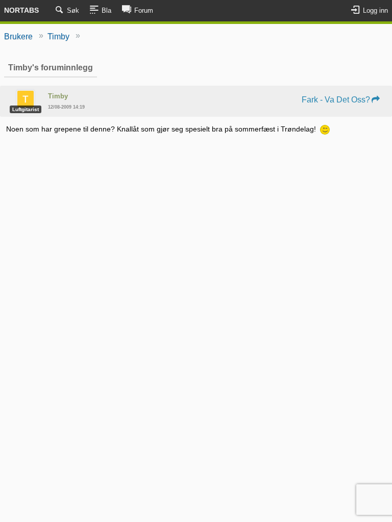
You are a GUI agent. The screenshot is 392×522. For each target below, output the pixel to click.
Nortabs (21, 10)
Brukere (18, 36)
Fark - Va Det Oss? (336, 99)
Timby (58, 36)
